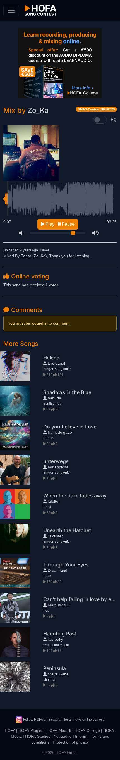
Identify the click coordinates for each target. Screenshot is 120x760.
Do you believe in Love (70, 427)
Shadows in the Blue (67, 392)
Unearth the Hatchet (67, 530)
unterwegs (55, 461)
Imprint (81, 736)
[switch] (100, 120)
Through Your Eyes (65, 565)
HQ (114, 119)
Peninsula (54, 668)
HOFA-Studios (37, 736)
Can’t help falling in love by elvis (81, 599)
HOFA (10, 730)
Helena (51, 358)
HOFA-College (87, 730)
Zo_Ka (38, 110)
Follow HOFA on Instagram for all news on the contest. (63, 719)
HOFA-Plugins (30, 730)
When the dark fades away (75, 496)
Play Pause (59, 224)
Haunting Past (59, 634)
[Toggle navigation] (11, 10)
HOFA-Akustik (59, 730)
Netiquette (63, 736)
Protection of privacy (71, 742)
